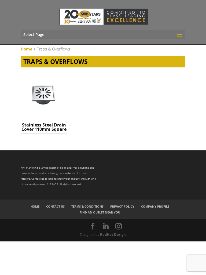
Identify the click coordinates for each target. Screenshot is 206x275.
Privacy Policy (122, 206)
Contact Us (55, 206)
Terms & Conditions (87, 206)
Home (26, 49)
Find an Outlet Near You (100, 212)
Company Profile (155, 206)
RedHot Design (113, 234)
